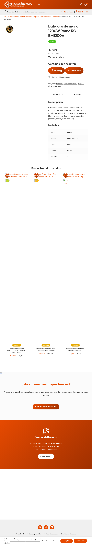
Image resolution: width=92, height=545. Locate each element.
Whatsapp (57, 70)
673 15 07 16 (83, 12)
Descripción (58, 94)
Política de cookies (51, 534)
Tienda (15, 17)
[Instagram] (40, 527)
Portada (9, 17)
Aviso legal (20, 534)
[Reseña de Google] (52, 527)
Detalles (77, 94)
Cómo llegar (69, 12)
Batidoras (56, 17)
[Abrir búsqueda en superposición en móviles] (81, 4)
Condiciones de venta (68, 534)
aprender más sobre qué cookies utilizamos (25, 541)
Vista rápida (28, 175)
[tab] (58, 94)
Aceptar (66, 541)
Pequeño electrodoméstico (42, 17)
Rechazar (80, 541)
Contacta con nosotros (45, 406)
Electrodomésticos (25, 17)
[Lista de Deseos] (85, 4)
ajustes (7, 543)
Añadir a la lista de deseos (60, 77)
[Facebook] (46, 527)
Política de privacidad (34, 534)
